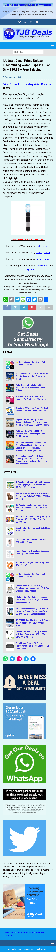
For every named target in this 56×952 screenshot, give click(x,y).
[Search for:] (28, 51)
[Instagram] (36, 22)
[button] (52, 45)
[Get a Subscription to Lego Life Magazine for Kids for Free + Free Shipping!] (10, 388)
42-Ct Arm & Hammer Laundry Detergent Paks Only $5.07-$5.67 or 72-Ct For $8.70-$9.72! (33, 519)
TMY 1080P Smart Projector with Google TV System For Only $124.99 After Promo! (33, 623)
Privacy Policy (9, 932)
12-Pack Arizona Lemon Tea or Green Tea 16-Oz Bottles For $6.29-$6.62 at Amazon (32, 507)
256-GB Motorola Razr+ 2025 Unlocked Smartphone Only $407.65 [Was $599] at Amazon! (33, 496)
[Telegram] (26, 658)
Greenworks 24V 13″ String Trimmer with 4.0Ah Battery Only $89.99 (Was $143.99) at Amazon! (31, 634)
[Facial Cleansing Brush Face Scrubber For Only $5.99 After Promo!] (10, 554)
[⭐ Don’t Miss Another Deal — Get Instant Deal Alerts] (10, 365)
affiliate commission (40, 11)
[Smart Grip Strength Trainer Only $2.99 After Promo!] (10, 565)
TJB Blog (7, 352)
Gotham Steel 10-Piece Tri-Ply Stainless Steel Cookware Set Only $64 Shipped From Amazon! (32, 588)
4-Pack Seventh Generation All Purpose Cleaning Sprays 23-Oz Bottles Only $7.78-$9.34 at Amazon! (33, 484)
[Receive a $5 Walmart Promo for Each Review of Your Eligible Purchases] (10, 411)
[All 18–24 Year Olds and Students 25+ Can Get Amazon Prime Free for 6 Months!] (10, 376)
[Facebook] (30, 22)
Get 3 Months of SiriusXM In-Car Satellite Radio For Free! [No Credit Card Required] (31, 433)
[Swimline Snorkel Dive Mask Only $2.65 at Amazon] (10, 531)
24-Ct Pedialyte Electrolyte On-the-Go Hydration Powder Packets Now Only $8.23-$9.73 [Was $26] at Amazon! (32, 611)
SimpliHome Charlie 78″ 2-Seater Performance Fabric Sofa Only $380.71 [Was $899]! (32, 646)
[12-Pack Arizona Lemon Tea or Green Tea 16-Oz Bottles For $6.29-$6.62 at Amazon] (10, 508)
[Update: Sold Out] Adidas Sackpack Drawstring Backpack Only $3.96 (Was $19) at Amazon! (32, 600)
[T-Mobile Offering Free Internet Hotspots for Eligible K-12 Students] (10, 399)
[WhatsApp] (5, 658)
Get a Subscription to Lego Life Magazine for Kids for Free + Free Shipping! (30, 387)
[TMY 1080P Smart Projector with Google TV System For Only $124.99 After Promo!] (10, 623)
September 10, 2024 (13, 77)
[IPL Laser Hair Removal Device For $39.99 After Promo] (10, 542)
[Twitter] (19, 22)
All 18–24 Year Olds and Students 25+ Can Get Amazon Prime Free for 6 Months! (32, 376)
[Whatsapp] (25, 22)
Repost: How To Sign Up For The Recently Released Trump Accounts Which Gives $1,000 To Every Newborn (32, 422)
